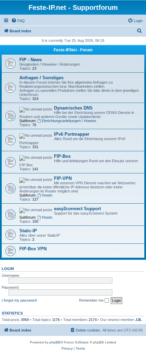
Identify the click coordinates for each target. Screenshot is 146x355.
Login (8, 269)
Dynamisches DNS (73, 108)
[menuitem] (18, 21)
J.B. (138, 320)
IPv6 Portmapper (71, 134)
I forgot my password (19, 300)
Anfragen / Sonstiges (41, 77)
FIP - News (30, 59)
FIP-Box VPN (33, 248)
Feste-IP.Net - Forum (73, 50)
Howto (47, 195)
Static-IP (28, 230)
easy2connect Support (77, 208)
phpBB (55, 342)
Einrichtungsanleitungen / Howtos (69, 121)
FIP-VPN (63, 178)
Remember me (92, 300)
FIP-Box (62, 156)
